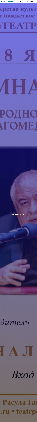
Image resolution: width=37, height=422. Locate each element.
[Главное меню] (35, 1)
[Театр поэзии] (4, 1)
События (18, 212)
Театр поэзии (10, 1)
